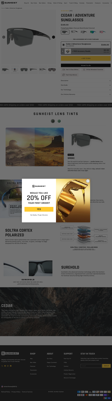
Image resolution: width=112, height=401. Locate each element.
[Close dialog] (87, 180)
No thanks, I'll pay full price (39, 215)
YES (39, 209)
